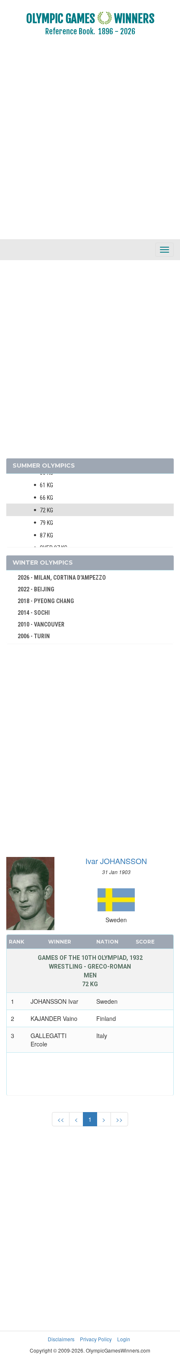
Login (123, 1339)
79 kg (46, 522)
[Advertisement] (90, 143)
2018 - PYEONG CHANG (46, 601)
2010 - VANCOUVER (41, 624)
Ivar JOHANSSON (116, 860)
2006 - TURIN (34, 636)
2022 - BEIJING (36, 589)
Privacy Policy (96, 1339)
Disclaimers (61, 1339)
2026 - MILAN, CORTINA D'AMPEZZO (62, 577)
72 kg (46, 510)
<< (60, 1119)
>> (119, 1119)
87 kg (46, 535)
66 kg (46, 497)
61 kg (46, 485)
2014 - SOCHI (34, 612)
